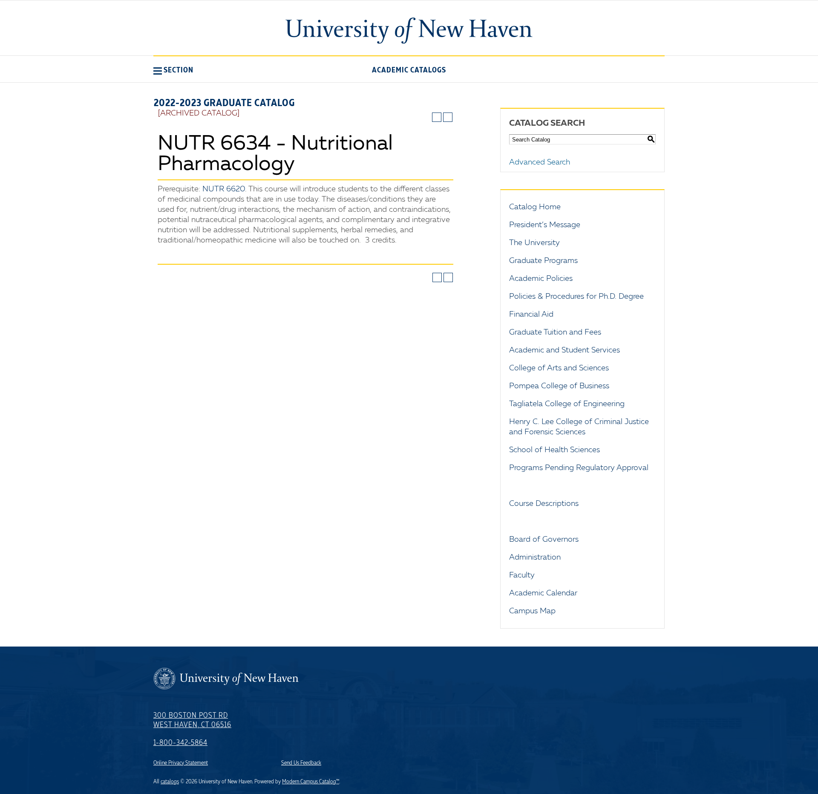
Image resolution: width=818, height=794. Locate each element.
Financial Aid (531, 314)
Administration (535, 557)
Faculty (522, 575)
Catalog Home (535, 207)
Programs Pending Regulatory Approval (578, 468)
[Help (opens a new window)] (447, 117)
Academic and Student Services (564, 350)
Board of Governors (544, 539)
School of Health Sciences (554, 450)
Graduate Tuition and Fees (555, 332)
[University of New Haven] (409, 30)
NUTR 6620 (223, 189)
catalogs (170, 782)
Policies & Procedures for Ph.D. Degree (576, 296)
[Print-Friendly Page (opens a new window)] (436, 117)
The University (534, 243)
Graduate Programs (543, 261)
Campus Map (532, 611)
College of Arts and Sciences (559, 368)
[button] (173, 70)
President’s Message (544, 225)
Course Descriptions (544, 504)
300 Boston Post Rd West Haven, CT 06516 (192, 720)
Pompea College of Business (559, 386)
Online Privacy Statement (180, 763)
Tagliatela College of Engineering (567, 404)
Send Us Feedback (301, 763)
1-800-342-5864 (180, 743)
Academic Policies (541, 279)
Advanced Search (539, 162)
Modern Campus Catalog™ (310, 782)
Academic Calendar (543, 593)
